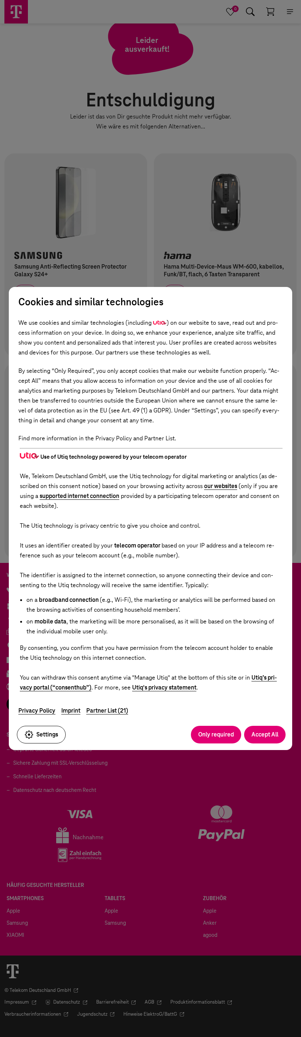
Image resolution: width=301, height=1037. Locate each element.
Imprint (70, 710)
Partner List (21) (107, 710)
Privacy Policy (36, 710)
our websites (220, 486)
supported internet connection (79, 496)
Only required (216, 734)
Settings (47, 734)
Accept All (264, 734)
